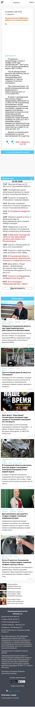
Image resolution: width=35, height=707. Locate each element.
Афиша (4, 412)
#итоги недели (18, 463)
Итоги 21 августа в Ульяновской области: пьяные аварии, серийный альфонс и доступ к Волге (16, 562)
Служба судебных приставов (10, 698)
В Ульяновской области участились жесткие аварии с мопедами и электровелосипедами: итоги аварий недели (17, 468)
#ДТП (10, 463)
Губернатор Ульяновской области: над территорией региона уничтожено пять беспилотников (16, 328)
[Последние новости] (27, 178)
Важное (4, 322)
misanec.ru (5, 632)
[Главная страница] (17, 2)
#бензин (4, 370)
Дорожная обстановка (8, 459)
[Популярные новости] (31, 178)
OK (24, 144)
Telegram (25, 142)
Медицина (5, 509)
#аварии (4, 463)
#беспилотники (6, 324)
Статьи (24, 322)
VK (21, 144)
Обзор (24, 459)
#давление (5, 511)
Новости (10, 322)
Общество (17, 322)
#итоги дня (5, 558)
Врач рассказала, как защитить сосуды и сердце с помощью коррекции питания (15, 516)
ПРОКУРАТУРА (10, 56)
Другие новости (17, 288)
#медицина (21, 511)
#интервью (13, 511)
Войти (32, 2)
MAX (18, 142)
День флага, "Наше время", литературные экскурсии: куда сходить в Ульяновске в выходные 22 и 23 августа (16, 418)
